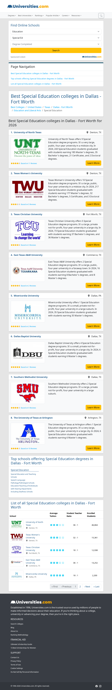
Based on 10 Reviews (29, 448)
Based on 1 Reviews (28, 367)
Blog (12, 627)
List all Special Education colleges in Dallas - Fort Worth (36, 83)
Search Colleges (17, 624)
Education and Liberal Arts (27, 110)
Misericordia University (26, 295)
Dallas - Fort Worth (63, 107)
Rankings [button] (38, 15)
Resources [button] (76, 15)
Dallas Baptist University (27, 336)
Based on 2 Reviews (28, 286)
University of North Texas (27, 132)
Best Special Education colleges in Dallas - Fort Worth (35, 73)
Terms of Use (16, 665)
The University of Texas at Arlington (33, 417)
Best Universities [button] (24, 15)
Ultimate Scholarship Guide (21, 644)
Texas (47, 107)
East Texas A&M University (28, 254)
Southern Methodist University (31, 377)
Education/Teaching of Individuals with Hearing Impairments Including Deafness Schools (24, 489)
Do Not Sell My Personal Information (25, 672)
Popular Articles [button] (52, 15)
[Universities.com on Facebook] (96, 686)
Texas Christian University (28, 214)
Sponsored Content (18, 57)
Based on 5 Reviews (28, 204)
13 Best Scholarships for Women (23, 648)
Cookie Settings (17, 668)
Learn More (93, 163)
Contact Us (15, 657)
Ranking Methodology (19, 635)
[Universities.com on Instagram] (100, 686)
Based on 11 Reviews (29, 163)
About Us (14, 631)
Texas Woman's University (28, 173)
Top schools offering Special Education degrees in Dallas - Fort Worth (42, 78)
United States (35, 107)
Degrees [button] (11, 15)
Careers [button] (65, 15)
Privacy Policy (16, 661)
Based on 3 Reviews (28, 245)
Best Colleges (18, 107)
